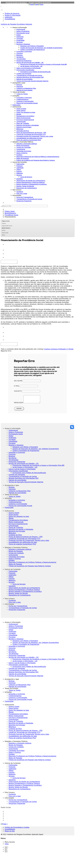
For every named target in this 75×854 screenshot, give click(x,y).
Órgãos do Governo (12, 13)
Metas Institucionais (23, 118)
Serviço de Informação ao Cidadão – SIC (30, 62)
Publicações (16, 105)
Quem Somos (20, 110)
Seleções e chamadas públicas (26, 144)
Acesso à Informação (13, 15)
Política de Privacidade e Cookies (17, 827)
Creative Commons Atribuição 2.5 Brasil (58, 349)
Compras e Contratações (24, 101)
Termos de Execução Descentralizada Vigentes (32, 81)
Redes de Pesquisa (22, 158)
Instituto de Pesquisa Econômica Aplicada (16, 24)
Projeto (4, 223)
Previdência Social (11, 215)
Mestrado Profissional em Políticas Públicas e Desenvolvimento (37, 156)
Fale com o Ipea (21, 193)
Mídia (3, 235)
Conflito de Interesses (23, 73)
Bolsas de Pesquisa (22, 145)
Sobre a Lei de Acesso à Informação (28, 68)
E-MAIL (16, 386)
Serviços (19, 175)
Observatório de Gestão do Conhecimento (30, 180)
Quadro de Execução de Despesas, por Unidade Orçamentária (41, 48)
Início (7, 844)
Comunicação (21, 121)
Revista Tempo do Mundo (25, 186)
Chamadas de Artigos (23, 151)
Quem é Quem (21, 109)
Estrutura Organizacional (25, 120)
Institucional (20, 29)
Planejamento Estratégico (25, 116)
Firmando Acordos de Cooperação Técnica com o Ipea (34, 136)
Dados (18, 35)
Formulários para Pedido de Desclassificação (35, 72)
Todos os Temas (22, 94)
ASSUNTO (18, 391)
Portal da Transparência (24, 197)
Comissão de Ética (22, 131)
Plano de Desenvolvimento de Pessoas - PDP (31, 133)
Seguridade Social (7, 225)
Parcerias (19, 42)
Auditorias (20, 37)
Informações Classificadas (25, 70)
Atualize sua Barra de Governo (40, 3)
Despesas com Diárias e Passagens (32, 46)
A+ (6, 847)
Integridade (20, 40)
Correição (19, 38)
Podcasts (19, 166)
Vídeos (18, 169)
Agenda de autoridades (24, 79)
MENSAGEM (18, 403)
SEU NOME (18, 381)
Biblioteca (19, 129)
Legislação (8, 17)
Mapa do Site (10, 831)
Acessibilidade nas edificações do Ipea (29, 138)
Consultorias (20, 149)
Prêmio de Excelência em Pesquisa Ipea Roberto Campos (35, 160)
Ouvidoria (19, 192)
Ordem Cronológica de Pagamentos (32, 49)
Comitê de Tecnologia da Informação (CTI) (31, 134)
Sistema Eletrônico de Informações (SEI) (30, 77)
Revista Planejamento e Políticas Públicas (30, 182)
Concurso (19, 53)
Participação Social (22, 33)
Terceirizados (21, 59)
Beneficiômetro (10, 213)
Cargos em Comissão (23, 147)
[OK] (1, 206)
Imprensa (19, 86)
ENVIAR (19, 408)
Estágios (19, 155)
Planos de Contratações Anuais (27, 103)
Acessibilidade (10, 19)
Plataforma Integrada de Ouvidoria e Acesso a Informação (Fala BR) (43, 64)
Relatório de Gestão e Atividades (27, 125)
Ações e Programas (22, 31)
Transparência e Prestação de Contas (29, 75)
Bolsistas (19, 55)
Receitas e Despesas (23, 44)
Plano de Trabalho (22, 123)
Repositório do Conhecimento (26, 188)
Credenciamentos (22, 99)
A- (6, 851)
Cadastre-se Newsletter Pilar (26, 88)
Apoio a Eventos (21, 153)
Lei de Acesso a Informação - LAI (31, 66)
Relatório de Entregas (23, 127)
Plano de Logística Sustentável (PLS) (28, 140)
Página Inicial (10, 211)
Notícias (19, 85)
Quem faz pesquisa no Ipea (25, 112)
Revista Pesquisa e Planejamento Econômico (31, 184)
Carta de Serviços (26, 177)
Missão (18, 114)
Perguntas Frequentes (23, 61)
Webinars (19, 173)
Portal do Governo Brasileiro (16, 3)
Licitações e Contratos (24, 51)
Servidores (19, 57)
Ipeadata (19, 179)
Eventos (19, 171)
